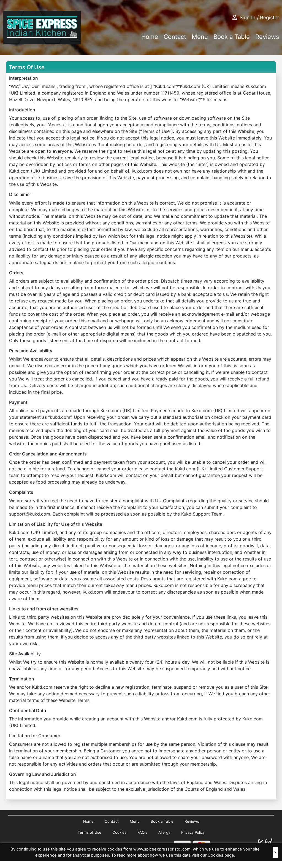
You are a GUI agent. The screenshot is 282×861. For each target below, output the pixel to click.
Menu (200, 36)
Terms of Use (89, 832)
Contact (175, 36)
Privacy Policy (193, 832)
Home (149, 36)
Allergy (164, 832)
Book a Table (231, 36)
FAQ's (142, 832)
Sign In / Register (259, 17)
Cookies (119, 832)
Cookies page (221, 855)
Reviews (267, 36)
